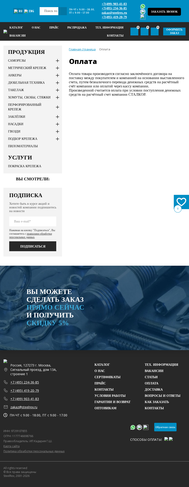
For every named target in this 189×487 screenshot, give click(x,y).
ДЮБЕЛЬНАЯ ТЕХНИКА (26, 82)
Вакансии (17, 35)
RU (20, 11)
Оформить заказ (174, 31)
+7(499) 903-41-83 (114, 4)
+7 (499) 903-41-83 (24, 399)
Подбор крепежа (22, 139)
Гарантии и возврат (112, 402)
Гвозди (14, 131)
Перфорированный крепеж (24, 107)
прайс (54, 27)
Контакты (115, 35)
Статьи (151, 377)
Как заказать (157, 402)
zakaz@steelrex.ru (114, 12)
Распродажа (77, 27)
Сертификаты (107, 377)
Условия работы (110, 396)
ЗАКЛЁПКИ (16, 116)
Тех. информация (161, 364)
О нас (36, 27)
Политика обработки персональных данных (34, 451)
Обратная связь (165, 427)
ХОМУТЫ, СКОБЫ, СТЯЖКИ (29, 97)
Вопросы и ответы (162, 396)
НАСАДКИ (15, 124)
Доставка (154, 389)
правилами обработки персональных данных (30, 235)
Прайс (100, 383)
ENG (31, 11)
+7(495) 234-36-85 (114, 8)
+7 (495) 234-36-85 (24, 382)
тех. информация (109, 27)
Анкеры (14, 75)
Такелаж (16, 90)
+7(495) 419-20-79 (114, 17)
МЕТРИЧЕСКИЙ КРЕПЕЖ (27, 68)
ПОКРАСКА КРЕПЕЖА (24, 166)
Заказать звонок (164, 11)
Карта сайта (11, 446)
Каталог (16, 27)
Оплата (151, 383)
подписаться (32, 246)
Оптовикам (105, 408)
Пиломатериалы (23, 146)
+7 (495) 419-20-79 (24, 390)
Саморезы (17, 60)
